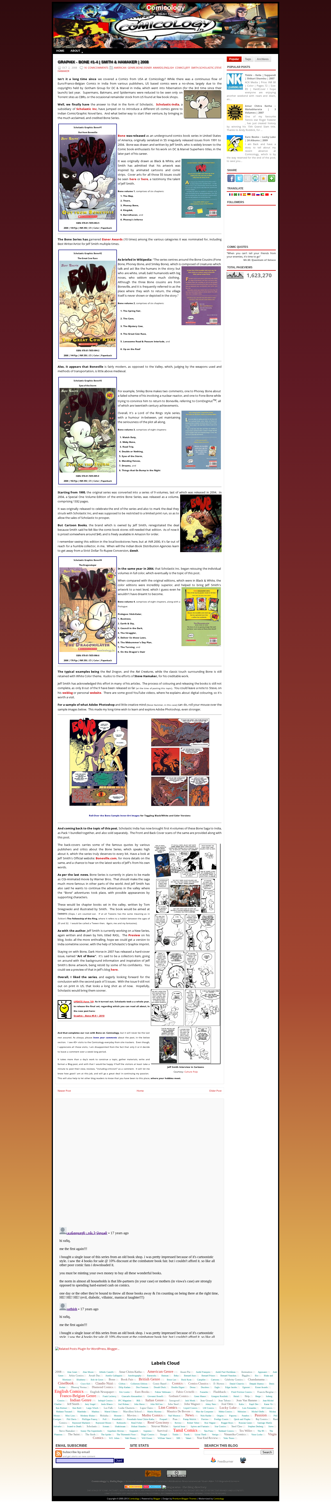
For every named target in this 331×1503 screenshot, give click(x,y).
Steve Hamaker (67, 1430)
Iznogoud (174, 1400)
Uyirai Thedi (200, 1434)
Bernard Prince (208, 1375)
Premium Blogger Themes (184, 1498)
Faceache (204, 1392)
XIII (178, 1438)
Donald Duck (160, 1387)
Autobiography (134, 1375)
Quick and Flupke (242, 1419)
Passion (261, 1415)
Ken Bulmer (61, 1408)
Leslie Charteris (126, 1408)
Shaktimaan (120, 1426)
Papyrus (232, 1415)
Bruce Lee (171, 1379)
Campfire (201, 1379)
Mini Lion (70, 1415)
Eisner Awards (153, 67)
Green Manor (200, 1396)
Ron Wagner (209, 1423)
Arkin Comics (76, 1375)
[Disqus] (140, 1161)
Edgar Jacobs (231, 1387)
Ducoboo (205, 1387)
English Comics (174, 67)
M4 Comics (266, 1408)
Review (178, 1423)
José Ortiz (227, 1404)
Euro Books (142, 1391)
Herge (258, 1396)
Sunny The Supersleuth (91, 1431)
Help (247, 1396)
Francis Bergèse (265, 1392)
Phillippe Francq (89, 1419)
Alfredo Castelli (106, 1372)
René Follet (136, 1423)
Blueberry (81, 1379)
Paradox (245, 1415)
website (95, 693)
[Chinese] (267, 194)
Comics (177, 1383)
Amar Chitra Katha (130, 1371)
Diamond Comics (102, 1387)
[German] (249, 194)
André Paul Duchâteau (225, 1372)
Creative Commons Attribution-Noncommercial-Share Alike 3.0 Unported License (192, 1481)
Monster (117, 1415)
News (189, 1415)
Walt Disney (130, 1438)
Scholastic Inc (86, 109)
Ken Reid (77, 1408)
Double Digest (177, 1387)
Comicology (165, 7)
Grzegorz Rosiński (219, 1396)
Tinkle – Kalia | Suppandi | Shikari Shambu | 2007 (260, 76)
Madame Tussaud (64, 1411)
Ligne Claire (146, 1408)
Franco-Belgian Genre (78, 1395)
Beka (176, 1375)
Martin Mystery (154, 1411)
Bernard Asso (190, 1375)
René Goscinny (158, 1422)
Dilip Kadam (124, 1387)
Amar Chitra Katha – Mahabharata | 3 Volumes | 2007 (260, 109)
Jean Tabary (224, 1400)
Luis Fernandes (249, 1408)
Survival (162, 1430)
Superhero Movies (115, 1431)
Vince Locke (256, 1434)
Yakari (188, 1438)
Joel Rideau (123, 1404)
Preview (134, 935)
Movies (131, 1415)
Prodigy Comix (221, 1419)
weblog (67, 693)
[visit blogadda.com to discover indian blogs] (152, 1487)
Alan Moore (88, 1372)
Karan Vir (268, 1404)
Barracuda (151, 1375)
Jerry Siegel (90, 1404)
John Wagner (192, 1404)
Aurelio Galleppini (113, 1375)
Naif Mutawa (174, 1415)
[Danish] (254, 194)
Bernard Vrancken (228, 1375)
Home (60, 50)
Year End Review (207, 1438)
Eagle (217, 1387)
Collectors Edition (139, 1383)
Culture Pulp (191, 1071)
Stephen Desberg (255, 1426)
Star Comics (220, 1426)
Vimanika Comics (235, 1434)
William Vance (164, 1438)
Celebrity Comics (234, 1379)
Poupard (163, 1419)
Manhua (95, 1411)
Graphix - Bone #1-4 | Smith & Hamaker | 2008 (103, 62)
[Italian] (240, 194)
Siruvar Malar (159, 1426)
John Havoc (139, 1404)
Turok (186, 1434)
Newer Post (64, 1090)
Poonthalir (117, 1419)
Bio (256, 1375)
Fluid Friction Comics (241, 1392)
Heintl (236, 1396)
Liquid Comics (190, 1408)
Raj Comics (262, 1419)
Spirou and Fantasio (200, 1426)
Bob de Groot (97, 1379)
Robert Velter (193, 1423)
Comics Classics (198, 1383)
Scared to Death (74, 1426)
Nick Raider (205, 1415)
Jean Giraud (206, 1400)
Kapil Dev (253, 1404)
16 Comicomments (96, 67)
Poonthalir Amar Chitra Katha (140, 1419)
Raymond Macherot (81, 1423)
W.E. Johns (114, 1438)
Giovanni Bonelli (155, 1396)
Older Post (215, 1090)
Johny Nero (211, 1404)
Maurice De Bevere (178, 1411)
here (132, 179)
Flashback (219, 1391)
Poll (105, 1419)
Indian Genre (80, 1400)
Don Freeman (142, 1387)
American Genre (124, 67)
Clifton (122, 1383)
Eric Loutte (124, 1392)
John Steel (173, 1404)
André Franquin (203, 1372)
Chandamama (256, 1379)
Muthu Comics (152, 1415)
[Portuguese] (236, 194)
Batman (164, 1375)
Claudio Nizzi (104, 1383)
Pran (175, 1419)
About (76, 51)
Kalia (241, 1404)
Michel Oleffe (258, 1411)
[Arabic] (263, 194)
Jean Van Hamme (246, 1400)
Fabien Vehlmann (163, 1392)
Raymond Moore (103, 1423)
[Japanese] (272, 194)
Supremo (147, 1431)
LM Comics (208, 1408)
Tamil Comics (185, 1430)
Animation (246, 1372)
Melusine (242, 1411)
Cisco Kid (85, 1383)
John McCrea (156, 1404)
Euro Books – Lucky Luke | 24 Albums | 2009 (260, 138)
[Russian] (258, 194)
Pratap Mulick (189, 1419)
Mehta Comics (225, 1411)
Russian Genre (245, 1423)
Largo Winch (92, 1408)
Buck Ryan (186, 1379)
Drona (192, 1387)
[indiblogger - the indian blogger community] (155, 1476)
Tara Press (208, 1431)
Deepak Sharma (256, 1383)
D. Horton (218, 1383)
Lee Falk (108, 1408)
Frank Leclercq (109, 1396)
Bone (139, 67)
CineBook (66, 1383)
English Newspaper (102, 1391)
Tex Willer (245, 1430)
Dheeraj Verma (78, 1387)
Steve (270, 1426)
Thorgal (163, 1434)
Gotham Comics (178, 1396)
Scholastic (206, 67)
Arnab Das (94, 1375)
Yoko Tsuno (228, 1438)
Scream (106, 1426)
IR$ (138, 1400)
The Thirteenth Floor (126, 1434)
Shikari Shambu (138, 1426)
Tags (248, 59)
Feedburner (225, 1461)
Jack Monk (190, 1400)
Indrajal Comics (105, 1400)
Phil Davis (71, 1419)
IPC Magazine (124, 1400)
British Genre (149, 1379)
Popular (234, 59)
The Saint (74, 1434)
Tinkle (175, 1434)
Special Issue (179, 1426)
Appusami (262, 1372)
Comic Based (159, 1383)
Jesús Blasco (107, 1404)
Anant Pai (185, 1372)
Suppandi (133, 1431)
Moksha (104, 1415)
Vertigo (215, 1434)
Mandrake (81, 1411)
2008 (58, 1371)
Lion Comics (168, 1407)
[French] (231, 194)
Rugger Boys (227, 1423)
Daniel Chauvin (237, 1383)
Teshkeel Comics (226, 1431)
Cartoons (215, 1379)
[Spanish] (245, 194)
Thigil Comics (147, 1434)
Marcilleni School (132, 1411)
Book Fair (127, 1379)
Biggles (245, 1375)
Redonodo (121, 1423)
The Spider (106, 1434)
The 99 (261, 1431)
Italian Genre (154, 1400)
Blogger (157, 1498)
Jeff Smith (192, 67)
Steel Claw (236, 1426)
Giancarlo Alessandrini (132, 1396)
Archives (263, 59)
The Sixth (90, 1434)
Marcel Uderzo (111, 1411)
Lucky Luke (228, 1407)
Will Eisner (147, 1438)
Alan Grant (72, 1372)
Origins (220, 1415)
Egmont (246, 1387)
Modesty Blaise (87, 1415)
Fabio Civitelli (185, 1391)
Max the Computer (204, 1411)
